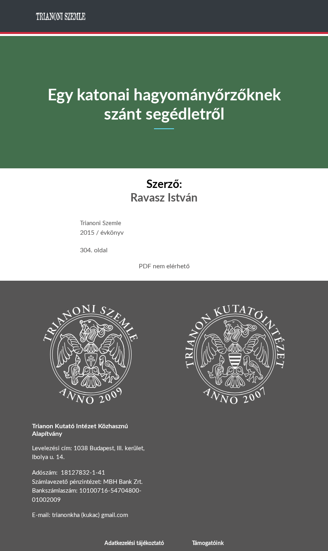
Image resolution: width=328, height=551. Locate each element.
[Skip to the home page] (61, 16)
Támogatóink (208, 543)
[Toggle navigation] (289, 16)
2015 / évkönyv (102, 233)
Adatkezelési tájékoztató (134, 543)
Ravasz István (164, 198)
